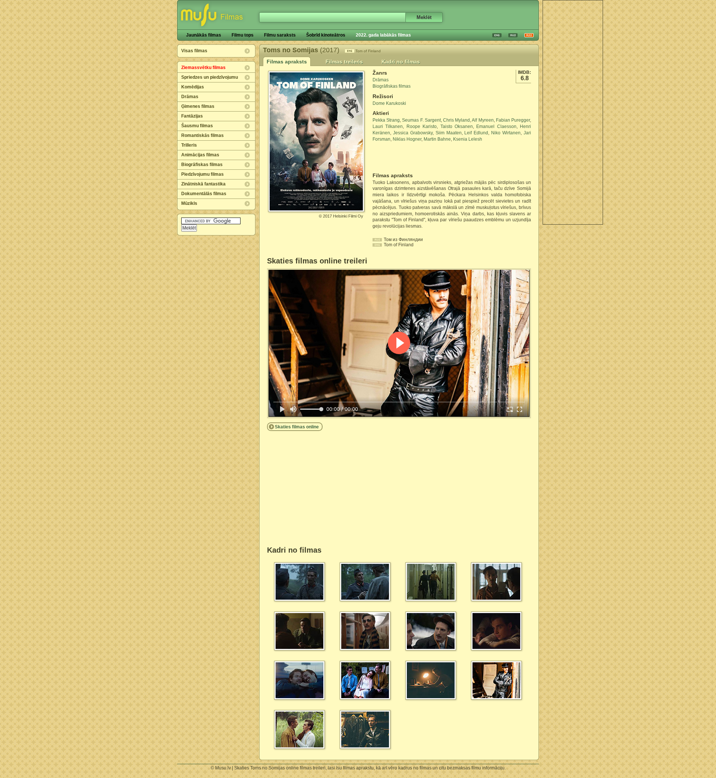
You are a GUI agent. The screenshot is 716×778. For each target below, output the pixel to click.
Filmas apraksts (287, 62)
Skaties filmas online (297, 426)
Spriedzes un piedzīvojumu (209, 77)
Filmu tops (243, 35)
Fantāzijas (192, 116)
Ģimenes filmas (197, 106)
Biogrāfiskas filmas (202, 164)
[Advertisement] (573, 112)
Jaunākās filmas (203, 35)
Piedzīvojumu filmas (202, 174)
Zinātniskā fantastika (203, 184)
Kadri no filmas (400, 62)
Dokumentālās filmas (203, 193)
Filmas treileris (344, 62)
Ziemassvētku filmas (203, 67)
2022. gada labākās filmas (383, 35)
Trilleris (189, 145)
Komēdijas (192, 87)
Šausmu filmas (197, 125)
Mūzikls (189, 203)
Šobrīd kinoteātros (325, 35)
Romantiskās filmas (202, 135)
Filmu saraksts (280, 35)
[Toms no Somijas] (316, 209)
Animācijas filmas (200, 154)
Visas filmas (194, 50)
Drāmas (189, 96)
